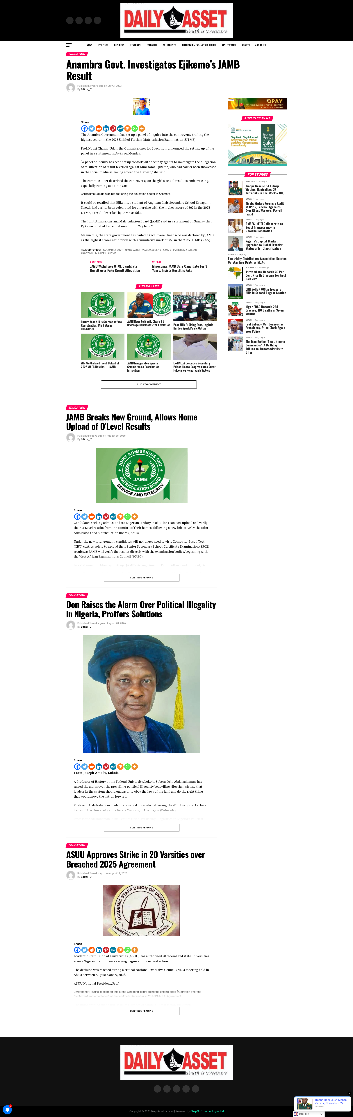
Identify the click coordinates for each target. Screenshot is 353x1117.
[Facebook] (84, 128)
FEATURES (135, 45)
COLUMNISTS (169, 45)
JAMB (167, 250)
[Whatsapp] (134, 128)
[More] (142, 128)
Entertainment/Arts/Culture (199, 45)
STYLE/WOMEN (229, 45)
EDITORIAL (152, 45)
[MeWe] (120, 128)
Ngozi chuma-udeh (94, 253)
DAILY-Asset (133, 250)
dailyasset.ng (152, 250)
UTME (112, 253)
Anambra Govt (113, 250)
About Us (260, 45)
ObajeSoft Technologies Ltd (207, 1111)
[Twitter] (91, 128)
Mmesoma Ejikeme (185, 250)
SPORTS (246, 45)
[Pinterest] (113, 128)
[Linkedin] (106, 128)
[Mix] (127, 128)
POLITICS (103, 45)
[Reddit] (99, 128)
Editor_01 (87, 89)
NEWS (89, 45)
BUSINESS (119, 45)
